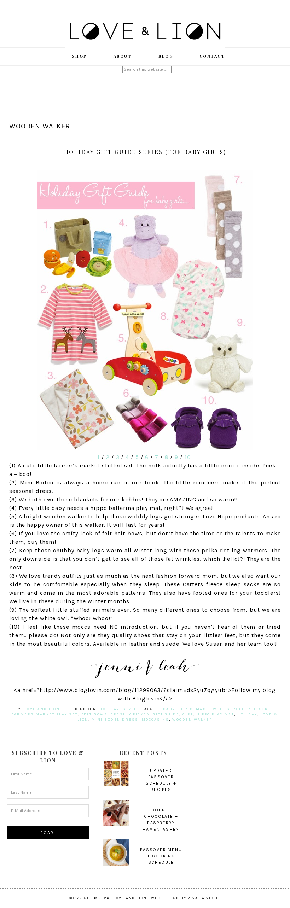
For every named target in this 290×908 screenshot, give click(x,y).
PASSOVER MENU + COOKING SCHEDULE (161, 856)
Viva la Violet (204, 898)
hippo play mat (215, 714)
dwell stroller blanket (241, 709)
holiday (109, 709)
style (130, 709)
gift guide (166, 714)
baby (169, 709)
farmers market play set (45, 714)
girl (187, 714)
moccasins (155, 719)
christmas (193, 709)
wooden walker (192, 719)
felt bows (94, 714)
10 (188, 457)
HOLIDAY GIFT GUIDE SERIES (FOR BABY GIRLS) (145, 152)
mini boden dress (115, 719)
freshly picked (130, 714)
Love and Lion (145, 32)
